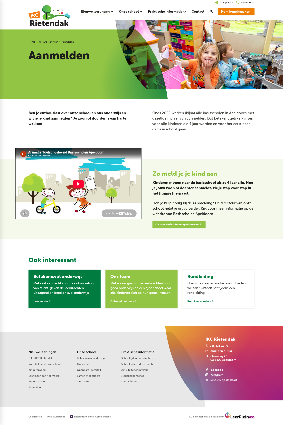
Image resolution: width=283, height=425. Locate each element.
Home (31, 41)
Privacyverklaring (56, 417)
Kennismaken (36, 381)
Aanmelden (35, 387)
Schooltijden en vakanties (136, 358)
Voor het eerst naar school (44, 364)
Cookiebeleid (35, 417)
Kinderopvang (37, 369)
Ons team (83, 381)
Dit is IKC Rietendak (40, 358)
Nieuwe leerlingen (48, 41)
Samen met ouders (88, 375)
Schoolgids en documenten (138, 364)
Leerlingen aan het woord (44, 375)
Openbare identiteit (89, 369)
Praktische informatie (137, 352)
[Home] (49, 15)
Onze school (86, 352)
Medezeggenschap (132, 375)
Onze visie (83, 364)
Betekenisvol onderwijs (91, 358)
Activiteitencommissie (134, 369)
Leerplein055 (129, 381)
